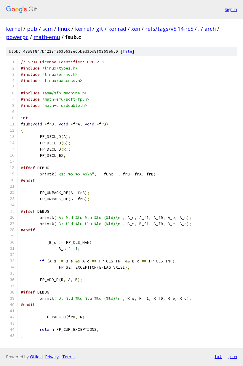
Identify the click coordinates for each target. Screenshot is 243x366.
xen (135, 28)
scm (47, 28)
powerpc (17, 37)
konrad (117, 28)
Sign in (231, 9)
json (232, 356)
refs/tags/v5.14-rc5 (169, 28)
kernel (14, 28)
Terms (68, 356)
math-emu (46, 37)
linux (64, 28)
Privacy (52, 356)
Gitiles (35, 356)
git (99, 28)
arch (210, 28)
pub (32, 28)
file (127, 51)
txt (218, 356)
